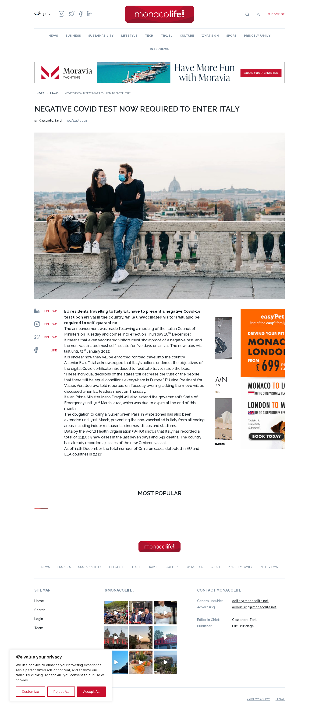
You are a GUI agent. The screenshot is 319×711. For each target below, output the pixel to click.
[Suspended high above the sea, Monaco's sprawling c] (165, 662)
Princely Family (257, 35)
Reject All (61, 691)
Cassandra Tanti (50, 120)
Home (39, 601)
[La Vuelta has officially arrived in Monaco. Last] (116, 637)
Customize (30, 691)
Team (38, 628)
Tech (149, 35)
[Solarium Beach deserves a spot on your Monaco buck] (116, 662)
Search (39, 610)
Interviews (159, 49)
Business (73, 35)
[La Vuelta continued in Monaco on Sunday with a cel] (116, 612)
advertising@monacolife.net (254, 607)
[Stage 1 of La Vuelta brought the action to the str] (140, 612)
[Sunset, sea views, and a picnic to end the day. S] (140, 637)
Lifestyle (129, 35)
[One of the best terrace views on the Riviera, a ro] (140, 662)
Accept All (91, 691)
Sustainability (100, 35)
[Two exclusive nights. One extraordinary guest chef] (165, 612)
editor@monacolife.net (250, 601)
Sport (231, 35)
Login (38, 619)
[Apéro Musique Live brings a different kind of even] (165, 637)
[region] (60, 675)
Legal (280, 699)
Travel (166, 35)
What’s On (210, 35)
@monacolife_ (119, 590)
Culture (187, 35)
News (53, 35)
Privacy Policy (258, 699)
